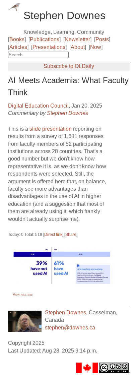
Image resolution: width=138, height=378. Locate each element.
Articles (18, 47)
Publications (44, 39)
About (78, 47)
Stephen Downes (67, 113)
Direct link (53, 234)
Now (95, 47)
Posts (102, 39)
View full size (23, 294)
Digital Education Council (38, 106)
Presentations (48, 47)
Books (16, 39)
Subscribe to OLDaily (69, 66)
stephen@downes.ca (70, 327)
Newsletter (77, 39)
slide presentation (50, 129)
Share (70, 234)
